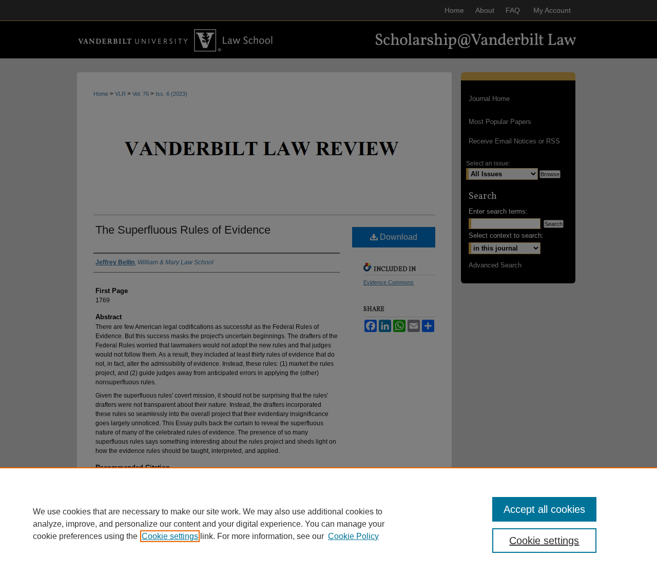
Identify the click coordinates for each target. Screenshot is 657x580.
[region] (328, 523)
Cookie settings (170, 536)
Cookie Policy (353, 536)
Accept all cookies (544, 509)
